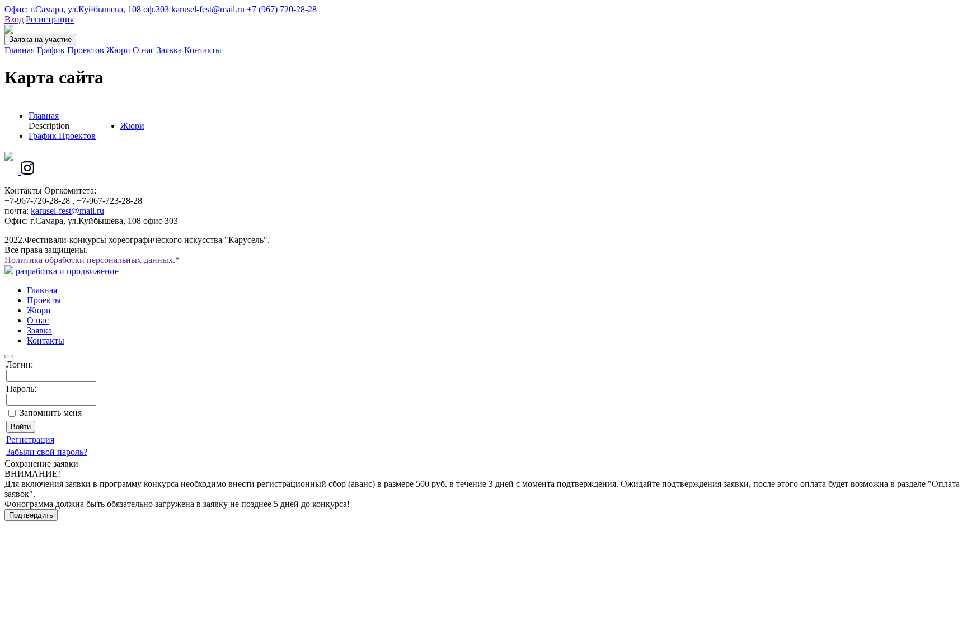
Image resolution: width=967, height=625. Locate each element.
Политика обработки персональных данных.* (92, 260)
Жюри (118, 50)
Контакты (203, 50)
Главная (19, 50)
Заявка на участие (40, 39)
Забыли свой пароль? (46, 452)
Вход (14, 19)
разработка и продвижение (66, 271)
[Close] (8, 356)
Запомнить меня (51, 412)
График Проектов (70, 50)
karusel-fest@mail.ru (208, 9)
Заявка (169, 50)
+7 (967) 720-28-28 (282, 9)
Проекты (44, 300)
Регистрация (50, 19)
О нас (143, 50)
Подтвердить (31, 515)
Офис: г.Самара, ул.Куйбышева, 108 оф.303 (86, 9)
